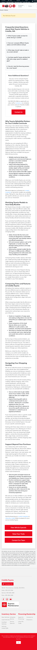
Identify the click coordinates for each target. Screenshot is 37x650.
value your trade (10, 518)
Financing (22, 614)
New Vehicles (5, 617)
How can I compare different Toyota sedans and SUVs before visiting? (18, 44)
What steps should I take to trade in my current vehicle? (18, 51)
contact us (19, 103)
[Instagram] (7, 599)
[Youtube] (10, 599)
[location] (32, 1)
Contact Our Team (18, 540)
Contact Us (18, 112)
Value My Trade (20, 622)
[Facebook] (3, 599)
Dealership (31, 614)
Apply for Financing (21, 618)
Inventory (5, 614)
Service (13, 614)
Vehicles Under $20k (5, 627)
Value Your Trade (18, 534)
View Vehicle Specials (18, 527)
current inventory (23, 516)
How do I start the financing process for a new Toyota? (18, 67)
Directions (29, 619)
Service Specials (12, 622)
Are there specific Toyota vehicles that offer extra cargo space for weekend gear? (18, 59)
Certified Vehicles (4, 623)
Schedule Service (12, 618)
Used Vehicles (6, 619)
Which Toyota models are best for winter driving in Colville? (17, 36)
